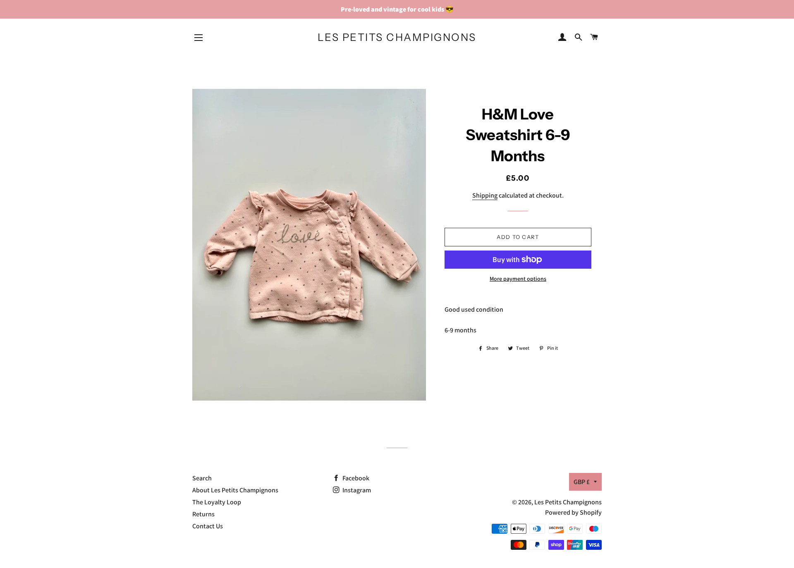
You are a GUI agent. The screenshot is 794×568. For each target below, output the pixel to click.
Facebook (355, 478)
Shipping (484, 195)
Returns (203, 514)
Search (202, 478)
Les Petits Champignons (397, 37)
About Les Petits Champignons (235, 490)
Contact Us (207, 526)
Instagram (356, 490)
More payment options (518, 278)
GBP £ (582, 481)
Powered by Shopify (573, 512)
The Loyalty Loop (216, 502)
